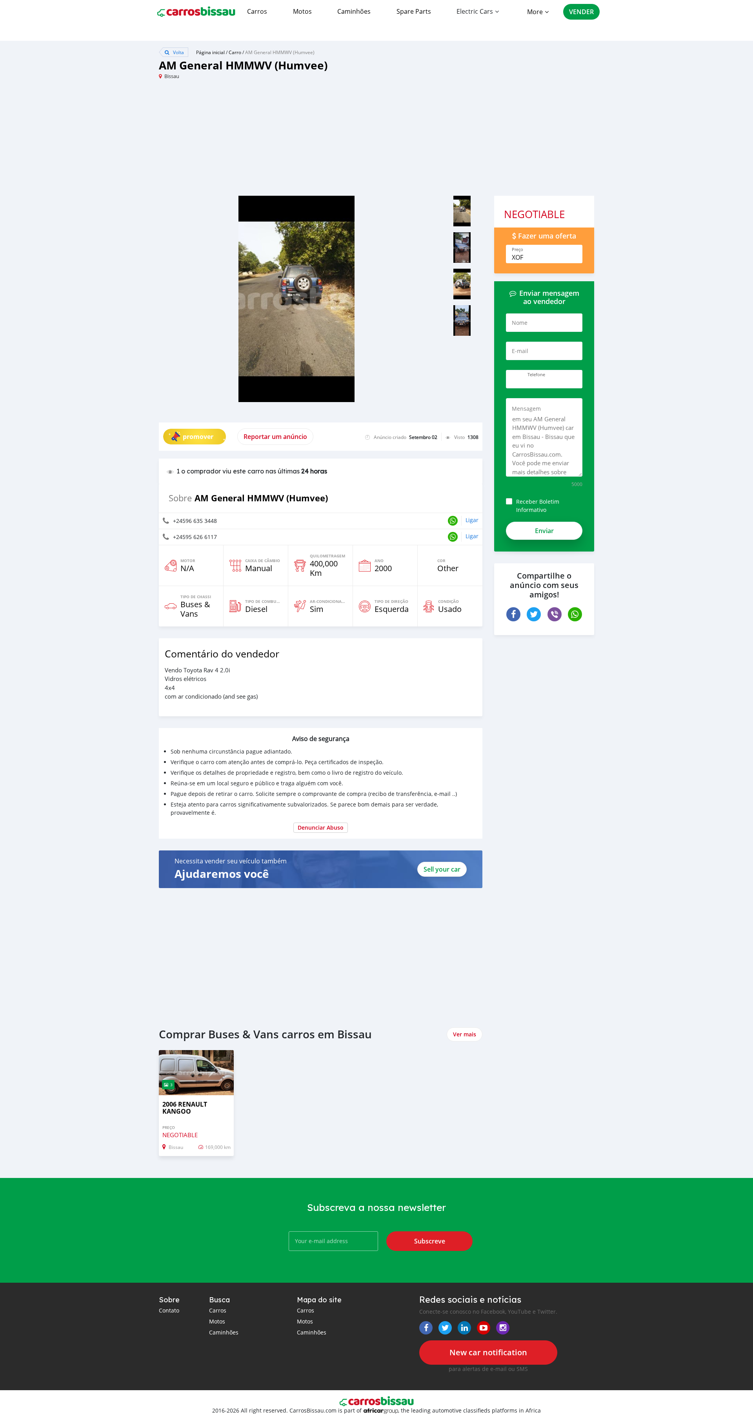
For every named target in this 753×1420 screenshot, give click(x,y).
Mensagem (526, 408)
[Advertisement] (268, 141)
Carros (257, 11)
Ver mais (464, 1034)
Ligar (472, 520)
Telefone (536, 374)
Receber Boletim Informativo (537, 505)
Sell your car (442, 869)
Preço (517, 249)
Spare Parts (414, 11)
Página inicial (210, 52)
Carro (235, 52)
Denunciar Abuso (321, 827)
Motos (302, 11)
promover (198, 436)
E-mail (520, 351)
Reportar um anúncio (275, 436)
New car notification (488, 1352)
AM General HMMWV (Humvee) (280, 52)
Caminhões (354, 11)
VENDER (581, 11)
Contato (169, 1310)
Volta (178, 52)
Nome (519, 322)
